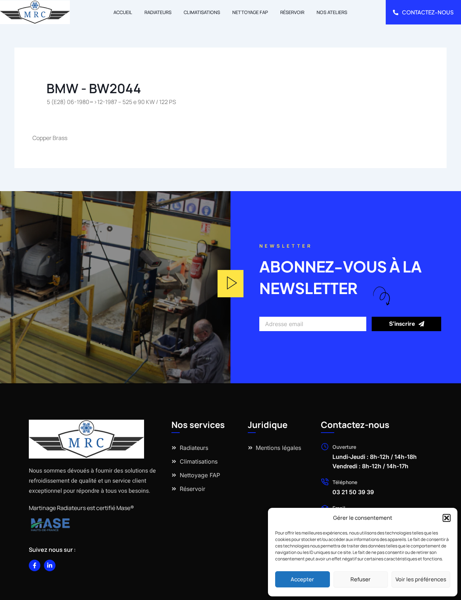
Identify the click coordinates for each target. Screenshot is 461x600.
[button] (446, 518)
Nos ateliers (332, 12)
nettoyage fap (250, 12)
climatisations (202, 12)
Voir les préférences (420, 579)
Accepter (302, 579)
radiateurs (157, 12)
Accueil (122, 12)
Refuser (360, 579)
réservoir (292, 12)
